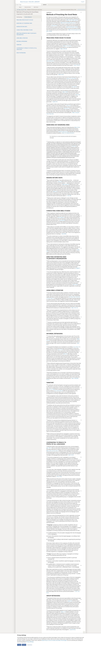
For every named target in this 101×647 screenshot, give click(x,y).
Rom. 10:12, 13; (50, 450)
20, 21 (52, 61)
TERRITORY (18, 44)
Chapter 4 (78, 268)
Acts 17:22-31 (77, 65)
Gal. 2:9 (61, 390)
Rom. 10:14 (71, 455)
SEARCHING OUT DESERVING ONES (24, 23)
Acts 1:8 (60, 181)
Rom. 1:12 (63, 611)
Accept (19, 644)
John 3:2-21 (72, 22)
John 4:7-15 (64, 131)
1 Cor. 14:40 (52, 389)
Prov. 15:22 (59, 476)
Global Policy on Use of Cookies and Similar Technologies (54, 640)
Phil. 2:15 (65, 354)
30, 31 (72, 133)
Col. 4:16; (71, 297)
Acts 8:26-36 (62, 220)
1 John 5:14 (54, 101)
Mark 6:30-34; (69, 27)
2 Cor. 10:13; (56, 390)
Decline (24, 644)
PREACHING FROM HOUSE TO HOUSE (24, 20)
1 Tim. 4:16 (50, 114)
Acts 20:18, (49, 61)
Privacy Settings (29, 641)
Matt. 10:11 (77, 127)
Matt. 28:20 (65, 92)
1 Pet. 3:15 (68, 105)
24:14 (70, 46)
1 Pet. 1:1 (52, 298)
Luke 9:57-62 (72, 629)
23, (70, 133)
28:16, (68, 133)
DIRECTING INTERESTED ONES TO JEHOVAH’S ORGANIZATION (26, 34)
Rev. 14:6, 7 (49, 448)
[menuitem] (84, 5)
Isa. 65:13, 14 (67, 108)
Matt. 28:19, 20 (66, 184)
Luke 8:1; (60, 131)
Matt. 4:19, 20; (72, 29)
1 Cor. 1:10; (77, 591)
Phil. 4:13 (78, 94)
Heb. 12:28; (74, 378)
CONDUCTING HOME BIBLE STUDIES (24, 30)
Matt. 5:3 (55, 191)
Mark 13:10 (61, 74)
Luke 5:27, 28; (78, 29)
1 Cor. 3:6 (69, 195)
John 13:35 (75, 284)
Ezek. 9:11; (69, 78)
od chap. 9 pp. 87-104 (21, 9)
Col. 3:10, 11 (56, 450)
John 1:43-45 (49, 31)
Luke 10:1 (70, 601)
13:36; (72, 20)
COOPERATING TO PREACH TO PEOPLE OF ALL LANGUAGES (26, 48)
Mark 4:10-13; (64, 22)
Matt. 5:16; (74, 112)
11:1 (79, 347)
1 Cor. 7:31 (74, 146)
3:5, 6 (47, 592)
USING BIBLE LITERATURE (22, 38)
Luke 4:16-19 (54, 25)
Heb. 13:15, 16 (75, 307)
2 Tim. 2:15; (75, 297)
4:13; (49, 298)
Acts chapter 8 (61, 217)
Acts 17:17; (64, 133)
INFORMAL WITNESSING (21, 41)
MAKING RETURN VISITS (21, 26)
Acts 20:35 (73, 78)
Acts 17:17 (60, 349)
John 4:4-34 (75, 27)
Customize (29, 644)
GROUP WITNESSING (21, 52)
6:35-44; (68, 22)
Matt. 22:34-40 (64, 48)
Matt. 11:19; (66, 46)
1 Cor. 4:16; (75, 347)
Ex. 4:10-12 (74, 86)
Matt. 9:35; (69, 20)
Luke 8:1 (76, 20)
